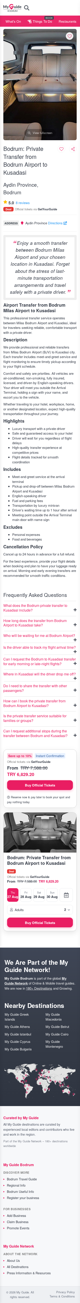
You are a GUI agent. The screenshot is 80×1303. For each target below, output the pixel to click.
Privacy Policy (65, 1292)
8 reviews (23, 202)
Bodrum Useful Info (20, 1191)
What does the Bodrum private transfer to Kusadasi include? (35, 608)
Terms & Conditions (62, 1296)
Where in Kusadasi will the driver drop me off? (39, 674)
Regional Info (16, 1185)
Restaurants (67, 21)
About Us (13, 1260)
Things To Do (42, 21)
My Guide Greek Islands (17, 1016)
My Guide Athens (17, 1026)
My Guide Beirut (57, 1026)
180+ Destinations (39, 988)
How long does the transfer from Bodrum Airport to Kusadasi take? (35, 623)
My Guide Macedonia (54, 1016)
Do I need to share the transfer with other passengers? (35, 688)
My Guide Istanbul (18, 1034)
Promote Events (18, 1228)
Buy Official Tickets (40, 785)
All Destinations (17, 1266)
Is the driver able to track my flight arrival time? (39, 647)
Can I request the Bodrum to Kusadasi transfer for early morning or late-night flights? (39, 661)
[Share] (73, 149)
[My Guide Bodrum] (12, 8)
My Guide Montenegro (54, 1043)
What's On (13, 21)
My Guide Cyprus (17, 1041)
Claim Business (17, 1222)
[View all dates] (66, 895)
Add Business (16, 1215)
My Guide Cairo (57, 1034)
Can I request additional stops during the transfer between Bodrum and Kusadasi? (35, 733)
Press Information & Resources (29, 1273)
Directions (56, 223)
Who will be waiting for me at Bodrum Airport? (39, 635)
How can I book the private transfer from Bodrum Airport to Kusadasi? (34, 703)
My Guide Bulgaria (18, 1049)
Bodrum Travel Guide (22, 1179)
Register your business (23, 1198)
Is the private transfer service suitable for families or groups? (34, 718)
